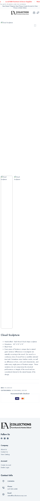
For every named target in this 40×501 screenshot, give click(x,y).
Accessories (16, 390)
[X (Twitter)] (4, 438)
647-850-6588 (12, 489)
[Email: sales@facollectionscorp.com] (3, 494)
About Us (4, 449)
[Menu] (38, 12)
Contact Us (4, 452)
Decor (24, 390)
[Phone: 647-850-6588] (3, 487)
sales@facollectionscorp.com (17, 495)
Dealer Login (5, 467)
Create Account (6, 465)
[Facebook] (1, 438)
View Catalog (5, 454)
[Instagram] (8, 438)
